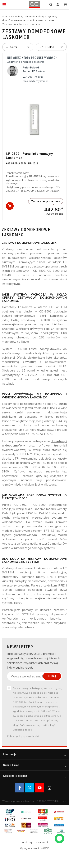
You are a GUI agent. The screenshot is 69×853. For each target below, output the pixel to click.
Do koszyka (10, 206)
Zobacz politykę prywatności (23, 736)
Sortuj (13, 46)
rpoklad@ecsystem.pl (35, 80)
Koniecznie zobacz (15, 775)
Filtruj (49, 47)
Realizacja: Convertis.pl (34, 842)
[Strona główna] (34, 4)
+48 (33, 77)
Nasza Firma (11, 764)
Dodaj (52, 676)
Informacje (9, 754)
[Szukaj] (50, 4)
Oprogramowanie (30, 848)
